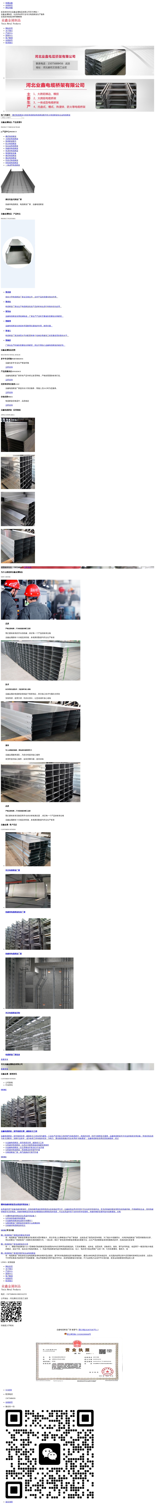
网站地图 (9, 8)
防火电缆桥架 (52, 115)
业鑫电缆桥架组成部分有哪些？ (19, 1221)
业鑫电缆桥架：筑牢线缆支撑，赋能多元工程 (24, 1143)
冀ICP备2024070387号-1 (88, 1330)
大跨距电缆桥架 (29, 115)
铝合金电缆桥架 (64, 115)
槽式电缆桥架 (17, 115)
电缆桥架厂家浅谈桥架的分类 (14, 1244)
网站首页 (9, 28)
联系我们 (9, 43)
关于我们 (9, 31)
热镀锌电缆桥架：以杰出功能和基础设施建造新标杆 (27, 1145)
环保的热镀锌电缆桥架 (15, 1218)
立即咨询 (9, 367)
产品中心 (9, 33)
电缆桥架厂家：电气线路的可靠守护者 (21, 1152)
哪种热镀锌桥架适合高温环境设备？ (20, 1216)
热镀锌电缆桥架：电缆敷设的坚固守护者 (22, 1150)
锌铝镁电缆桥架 (11, 163)
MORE (4, 1090)
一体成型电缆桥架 (12, 165)
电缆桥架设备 (10, 153)
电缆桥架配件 (41, 115)
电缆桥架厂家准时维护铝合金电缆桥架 (18, 1253)
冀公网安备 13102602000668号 (79, 1334)
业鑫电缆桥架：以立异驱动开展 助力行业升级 (24, 1147)
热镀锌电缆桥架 (11, 148)
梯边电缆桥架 (10, 158)
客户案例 (9, 38)
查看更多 (4, 1059)
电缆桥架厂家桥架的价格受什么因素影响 (22, 1223)
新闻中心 (9, 35)
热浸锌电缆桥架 (11, 151)
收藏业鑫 (9, 3)
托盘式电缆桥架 (11, 160)
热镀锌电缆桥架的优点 (15, 1225)
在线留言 (9, 5)
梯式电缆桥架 (10, 156)
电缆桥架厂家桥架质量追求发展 (15, 1235)
